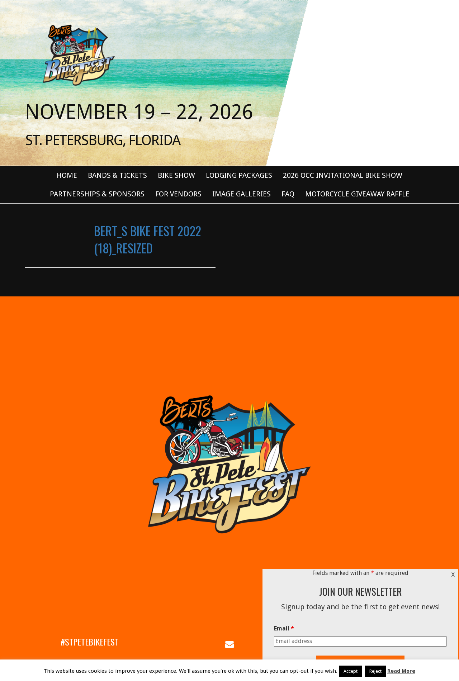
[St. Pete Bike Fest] (78, 54)
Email (284, 628)
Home (67, 175)
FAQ (287, 194)
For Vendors (178, 194)
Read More (401, 671)
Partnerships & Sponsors (97, 194)
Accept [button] (351, 671)
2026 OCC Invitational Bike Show (342, 175)
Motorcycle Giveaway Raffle (357, 194)
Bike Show (176, 175)
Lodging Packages (239, 175)
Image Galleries (241, 194)
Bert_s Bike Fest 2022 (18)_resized (147, 239)
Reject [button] (375, 671)
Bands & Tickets (117, 175)
